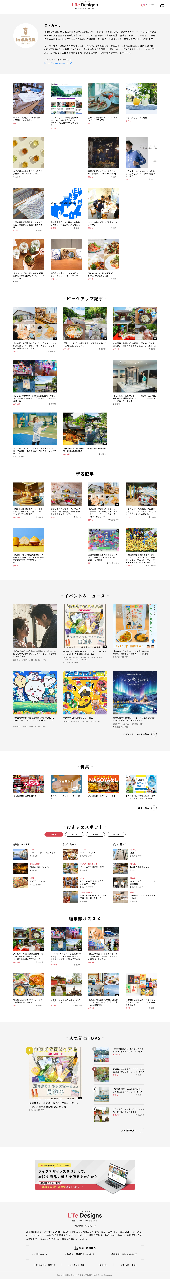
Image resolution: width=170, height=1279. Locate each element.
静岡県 (116, 834)
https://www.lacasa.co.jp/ (58, 63)
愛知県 (54, 834)
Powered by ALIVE (83, 1225)
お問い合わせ (41, 1254)
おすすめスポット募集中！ (45, 1265)
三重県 (95, 834)
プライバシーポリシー (130, 1265)
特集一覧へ (143, 808)
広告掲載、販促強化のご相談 (79, 1254)
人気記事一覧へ (129, 1130)
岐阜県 (75, 834)
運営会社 (103, 1265)
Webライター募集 (77, 1265)
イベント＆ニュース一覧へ (136, 734)
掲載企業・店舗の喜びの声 (124, 1254)
